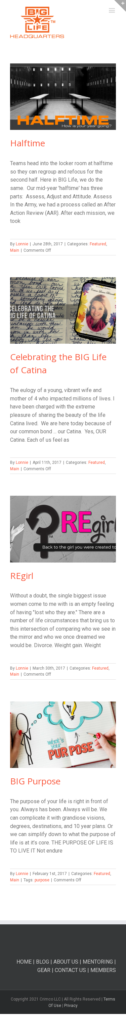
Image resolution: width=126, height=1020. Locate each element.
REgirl (21, 576)
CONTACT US (71, 970)
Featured (98, 244)
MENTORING (98, 962)
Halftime (27, 143)
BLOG (42, 962)
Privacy (71, 1005)
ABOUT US (65, 962)
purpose (42, 880)
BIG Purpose (35, 781)
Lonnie (22, 244)
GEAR (43, 970)
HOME (24, 962)
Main (14, 250)
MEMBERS (103, 970)
